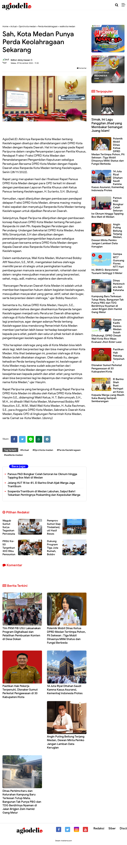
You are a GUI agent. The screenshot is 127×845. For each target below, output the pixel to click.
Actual (13, 26)
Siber (112, 828)
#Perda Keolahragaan (69, 450)
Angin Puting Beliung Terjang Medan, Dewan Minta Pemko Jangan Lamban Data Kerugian (65, 742)
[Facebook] (14, 439)
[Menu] (124, 5)
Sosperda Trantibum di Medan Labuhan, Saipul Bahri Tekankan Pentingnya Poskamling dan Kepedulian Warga (44, 493)
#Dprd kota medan (43, 450)
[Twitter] (22, 439)
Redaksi (98, 828)
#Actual (24, 450)
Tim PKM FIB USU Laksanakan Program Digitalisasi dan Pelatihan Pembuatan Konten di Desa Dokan (21, 634)
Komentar (82, 68)
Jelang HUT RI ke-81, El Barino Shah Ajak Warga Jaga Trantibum (41, 484)
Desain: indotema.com (63, 841)
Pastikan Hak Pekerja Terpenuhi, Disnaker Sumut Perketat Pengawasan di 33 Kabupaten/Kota (20, 691)
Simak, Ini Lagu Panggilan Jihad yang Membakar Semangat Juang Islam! (106, 125)
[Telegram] (47, 439)
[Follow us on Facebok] (59, 829)
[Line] (30, 439)
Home (5, 26)
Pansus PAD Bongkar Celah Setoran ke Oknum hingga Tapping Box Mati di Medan (42, 475)
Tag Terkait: (10, 450)
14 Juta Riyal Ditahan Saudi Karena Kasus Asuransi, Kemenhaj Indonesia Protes (65, 689)
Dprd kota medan (27, 26)
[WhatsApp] (39, 439)
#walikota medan (13, 455)
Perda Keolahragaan (48, 26)
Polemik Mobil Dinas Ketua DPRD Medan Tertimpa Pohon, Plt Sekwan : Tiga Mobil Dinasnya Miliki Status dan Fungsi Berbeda (66, 635)
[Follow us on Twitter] (67, 829)
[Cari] (116, 5)
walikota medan (67, 26)
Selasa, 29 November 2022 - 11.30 (25, 63)
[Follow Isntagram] (76, 829)
